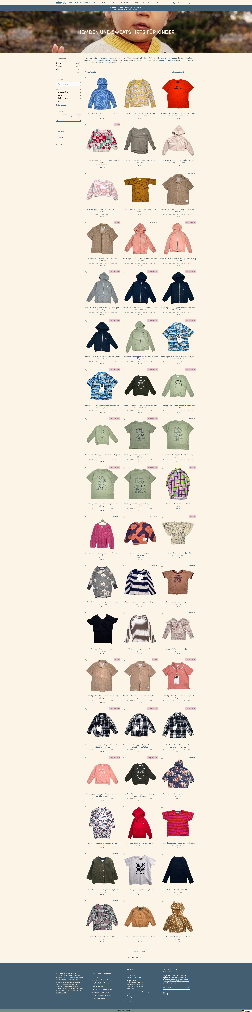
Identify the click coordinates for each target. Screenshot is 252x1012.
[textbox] (68, 84)
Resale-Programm (61, 992)
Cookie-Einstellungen (98, 999)
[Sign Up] (188, 987)
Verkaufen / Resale (150, 3)
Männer (87, 3)
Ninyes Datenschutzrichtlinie (100, 992)
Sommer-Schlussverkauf (120, 3)
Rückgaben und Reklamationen (101, 980)
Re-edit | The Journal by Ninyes (101, 995)
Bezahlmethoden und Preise (100, 983)
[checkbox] (69, 89)
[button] (247, 1011)
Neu (70, 3)
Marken (104, 3)
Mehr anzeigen (61, 105)
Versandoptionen (97, 977)
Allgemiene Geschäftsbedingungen (102, 989)
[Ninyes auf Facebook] (167, 993)
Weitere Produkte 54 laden (140, 957)
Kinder (95, 3)
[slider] (57, 121)
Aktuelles (136, 3)
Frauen (78, 3)
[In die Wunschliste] (86, 77)
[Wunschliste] (189, 3)
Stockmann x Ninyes (98, 986)
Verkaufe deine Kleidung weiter (101, 974)
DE (173, 2)
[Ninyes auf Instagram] (164, 993)
